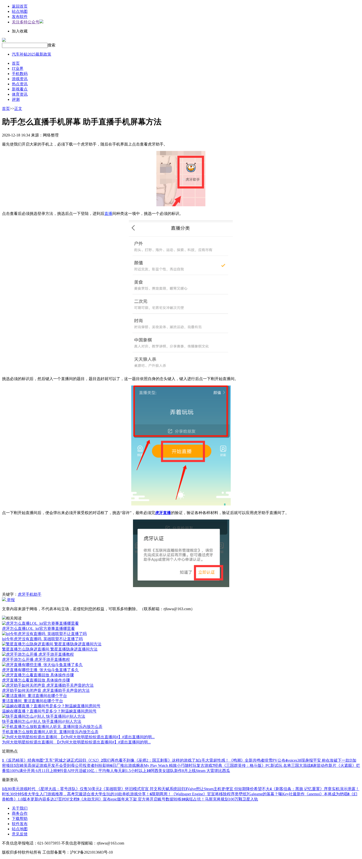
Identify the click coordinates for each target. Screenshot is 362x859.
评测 (16, 99)
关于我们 (20, 808)
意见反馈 (20, 834)
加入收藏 (20, 31)
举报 (10, 600)
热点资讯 (20, 84)
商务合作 (20, 813)
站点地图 (20, 11)
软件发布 (20, 824)
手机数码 (20, 74)
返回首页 (20, 6)
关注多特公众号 (25, 22)
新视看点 (20, 89)
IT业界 (17, 68)
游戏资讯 (20, 79)
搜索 (51, 45)
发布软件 (20, 17)
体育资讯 (20, 94)
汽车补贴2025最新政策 (31, 54)
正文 (18, 108)
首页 (16, 63)
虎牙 (22, 594)
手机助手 (33, 594)
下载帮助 (20, 818)
